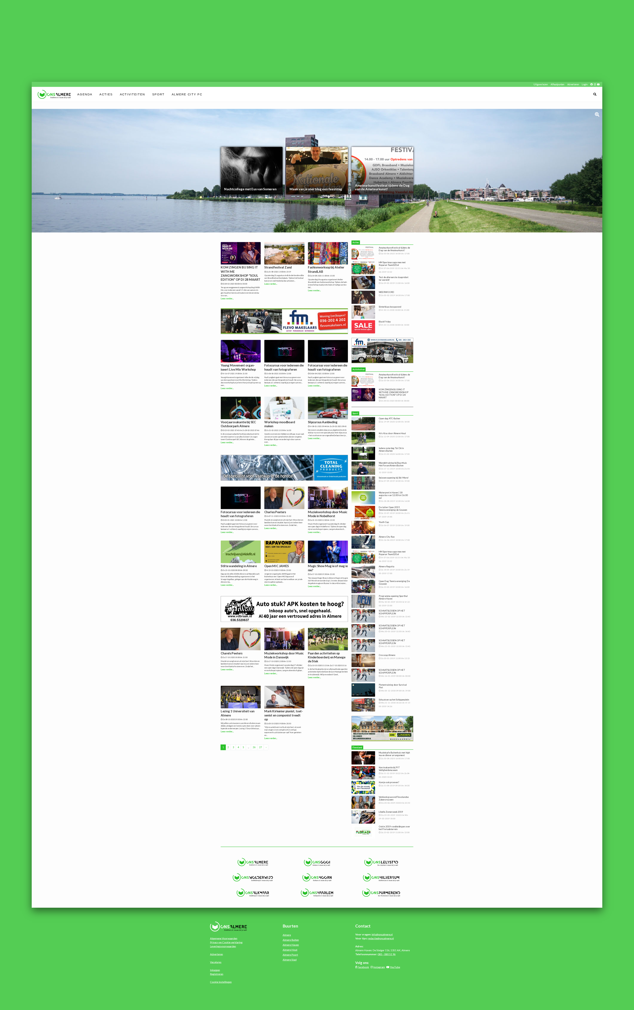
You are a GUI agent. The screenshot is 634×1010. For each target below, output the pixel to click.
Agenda (84, 94)
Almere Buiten (291, 939)
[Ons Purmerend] (381, 893)
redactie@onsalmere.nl (381, 938)
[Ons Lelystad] (381, 862)
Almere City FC (187, 94)
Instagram (379, 967)
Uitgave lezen (541, 84)
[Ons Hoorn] (317, 877)
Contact (362, 925)
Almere (287, 934)
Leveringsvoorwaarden (223, 946)
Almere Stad (290, 959)
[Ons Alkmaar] (253, 893)
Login (584, 84)
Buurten (290, 925)
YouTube (395, 967)
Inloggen (215, 970)
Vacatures (215, 962)
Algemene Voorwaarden (223, 938)
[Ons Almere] (253, 862)
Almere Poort (290, 954)
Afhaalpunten (557, 84)
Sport (158, 94)
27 (260, 747)
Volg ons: (362, 963)
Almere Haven (291, 944)
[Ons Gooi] (317, 862)
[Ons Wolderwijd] (253, 877)
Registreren (216, 974)
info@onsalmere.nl (382, 934)
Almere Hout (290, 949)
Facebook (363, 967)
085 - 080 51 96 (387, 954)
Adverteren (573, 84)
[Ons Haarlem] (317, 893)
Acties (106, 94)
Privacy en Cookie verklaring (226, 942)
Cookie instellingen (221, 981)
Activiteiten (132, 94)
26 (254, 747)
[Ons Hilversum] (381, 877)
